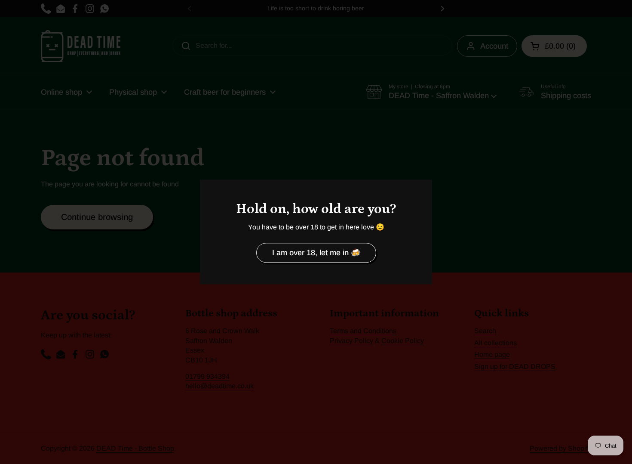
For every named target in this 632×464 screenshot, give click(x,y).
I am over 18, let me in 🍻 (316, 252)
